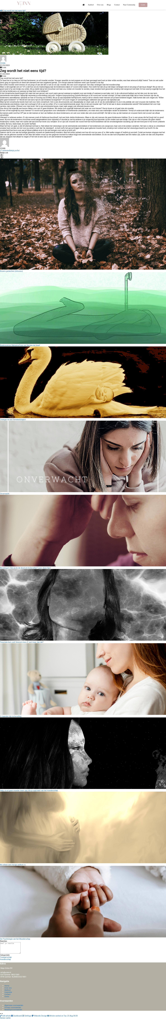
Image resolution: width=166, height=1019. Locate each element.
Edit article (6, 1016)
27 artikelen (4, 150)
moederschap (5, 959)
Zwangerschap (6, 957)
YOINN (2, 63)
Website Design (40, 1016)
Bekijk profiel (14, 150)
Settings (28, 1016)
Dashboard (17, 1016)
